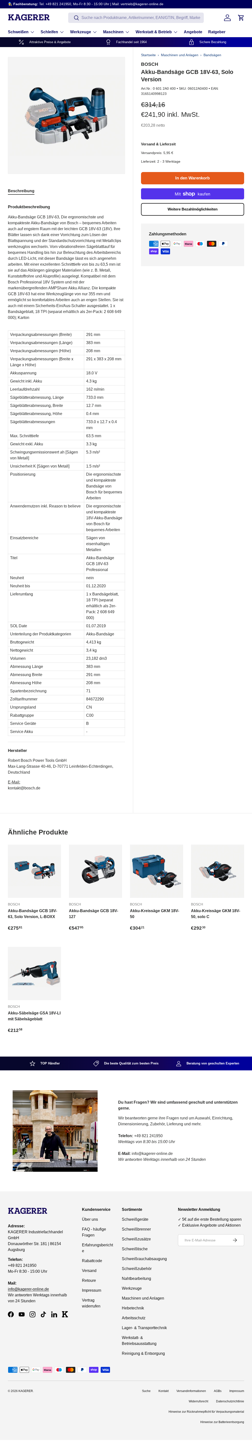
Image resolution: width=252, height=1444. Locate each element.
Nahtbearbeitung (136, 1278)
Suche (146, 1391)
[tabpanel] (66, 495)
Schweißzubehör (137, 1269)
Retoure (89, 1280)
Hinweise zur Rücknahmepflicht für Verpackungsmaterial (206, 1411)
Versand (89, 1271)
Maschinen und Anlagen (179, 55)
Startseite (148, 55)
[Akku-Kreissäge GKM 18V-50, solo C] (217, 871)
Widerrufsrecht (198, 1401)
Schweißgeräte (135, 1219)
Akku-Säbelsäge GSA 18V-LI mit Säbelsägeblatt (34, 1016)
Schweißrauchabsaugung (144, 1259)
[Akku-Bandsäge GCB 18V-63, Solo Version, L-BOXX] (34, 871)
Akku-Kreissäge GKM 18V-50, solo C (215, 914)
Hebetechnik (133, 1308)
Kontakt (163, 1391)
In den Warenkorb (192, 178)
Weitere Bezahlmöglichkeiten (193, 209)
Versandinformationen (191, 1391)
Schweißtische (135, 1249)
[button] (241, 17)
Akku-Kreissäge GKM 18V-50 (154, 914)
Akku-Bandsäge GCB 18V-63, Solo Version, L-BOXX (32, 914)
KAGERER (25, 1391)
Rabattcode (92, 1261)
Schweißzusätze (136, 1239)
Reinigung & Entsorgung (143, 1353)
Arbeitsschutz (133, 1318)
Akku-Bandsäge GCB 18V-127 (93, 914)
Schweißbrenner (136, 1229)
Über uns (90, 1219)
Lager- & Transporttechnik (144, 1328)
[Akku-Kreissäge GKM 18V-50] (156, 871)
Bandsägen (212, 55)
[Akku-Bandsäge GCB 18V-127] (95, 871)
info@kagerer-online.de (28, 1289)
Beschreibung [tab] (21, 191)
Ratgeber (216, 32)
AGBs (217, 1391)
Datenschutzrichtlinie (230, 1401)
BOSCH (149, 64)
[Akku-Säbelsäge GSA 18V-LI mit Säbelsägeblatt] (34, 973)
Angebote (193, 32)
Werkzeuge (132, 1288)
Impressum (91, 1290)
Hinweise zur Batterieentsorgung (222, 1422)
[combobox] (136, 18)
